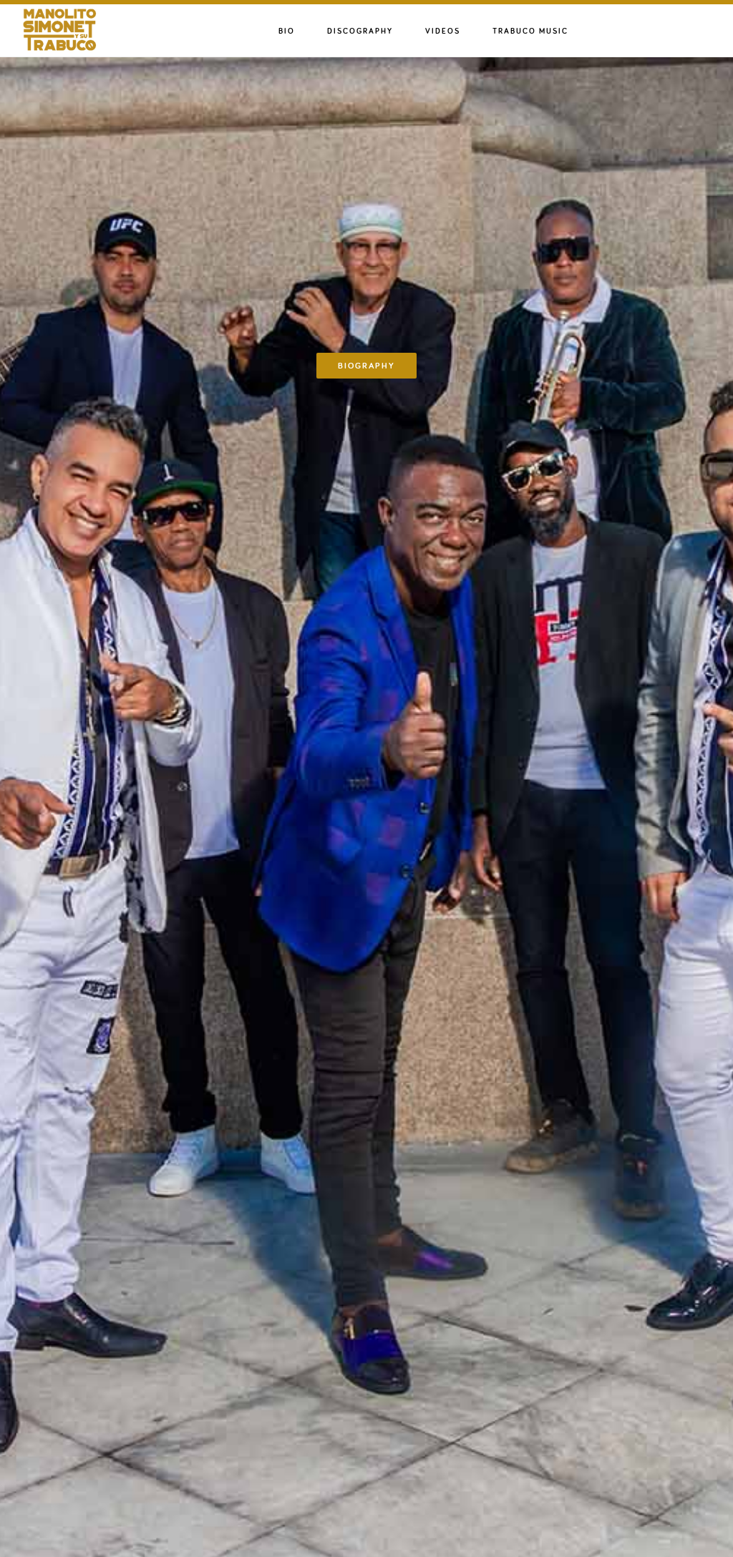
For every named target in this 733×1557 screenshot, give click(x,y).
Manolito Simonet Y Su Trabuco (93, 29)
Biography (366, 365)
